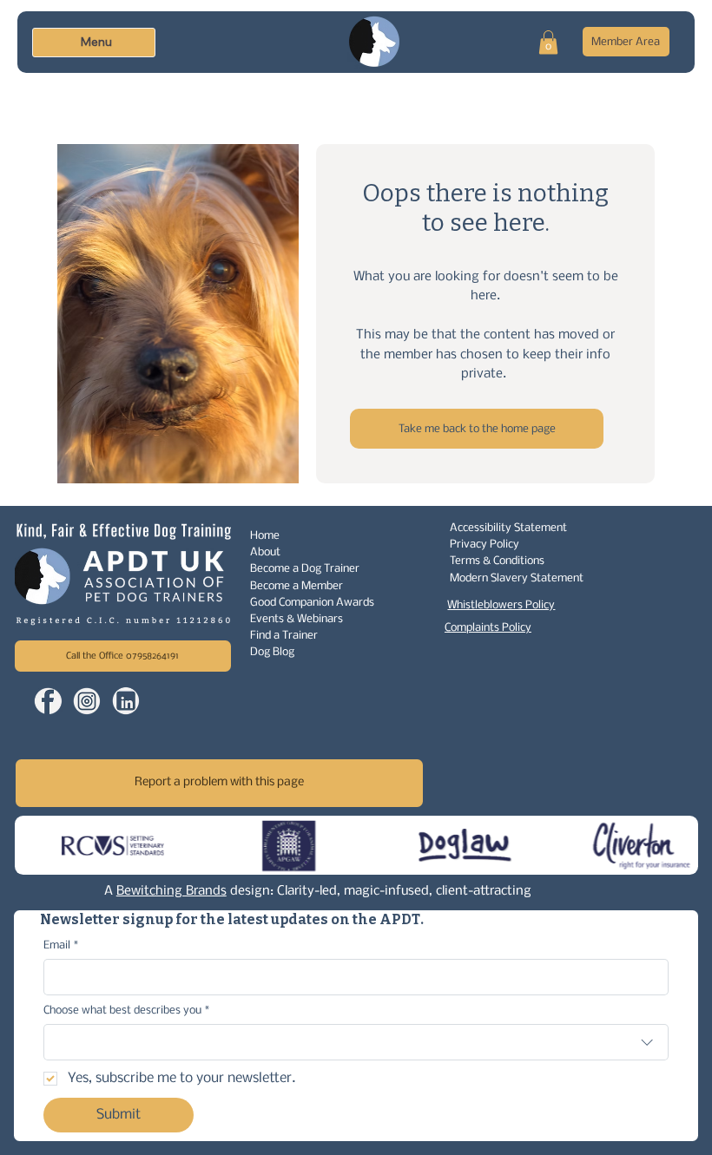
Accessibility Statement (508, 528)
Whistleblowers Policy (501, 605)
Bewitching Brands (171, 891)
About (265, 552)
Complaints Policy (488, 627)
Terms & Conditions (497, 561)
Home (265, 535)
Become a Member (296, 586)
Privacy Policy (484, 544)
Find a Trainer (284, 635)
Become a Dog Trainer (304, 568)
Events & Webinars (296, 619)
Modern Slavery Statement (516, 578)
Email (60, 945)
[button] (548, 42)
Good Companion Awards (312, 602)
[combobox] (355, 1042)
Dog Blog (272, 652)
